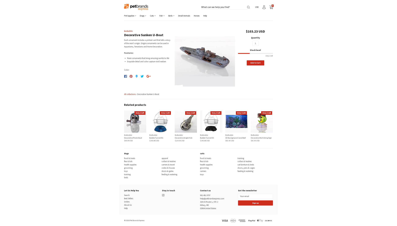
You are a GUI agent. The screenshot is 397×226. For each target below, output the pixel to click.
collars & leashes (169, 161)
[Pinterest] (131, 76)
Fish (161, 15)
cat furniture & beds (246, 164)
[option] (205, 56)
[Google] (148, 76)
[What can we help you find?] (225, 7)
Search (127, 195)
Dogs (142, 15)
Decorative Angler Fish (183, 138)
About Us (128, 205)
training (127, 174)
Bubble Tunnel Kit (156, 138)
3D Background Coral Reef (235, 138)
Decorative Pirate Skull (133, 138)
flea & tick (128, 161)
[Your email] (255, 196)
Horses (196, 15)
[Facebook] (125, 76)
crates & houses (168, 168)
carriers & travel (168, 164)
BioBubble (128, 31)
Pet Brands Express (137, 220)
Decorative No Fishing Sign (261, 138)
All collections (130, 94)
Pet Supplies (129, 15)
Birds (170, 15)
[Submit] (248, 7)
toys (126, 171)
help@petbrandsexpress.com (212, 198)
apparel (165, 158)
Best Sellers (128, 198)
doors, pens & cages (246, 168)
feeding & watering (169, 174)
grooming (128, 168)
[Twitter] (142, 76)
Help (205, 15)
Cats (152, 15)
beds (126, 177)
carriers (203, 171)
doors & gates (167, 171)
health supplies (130, 164)
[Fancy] (136, 76)
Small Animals (184, 15)
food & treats (129, 158)
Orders (126, 201)
